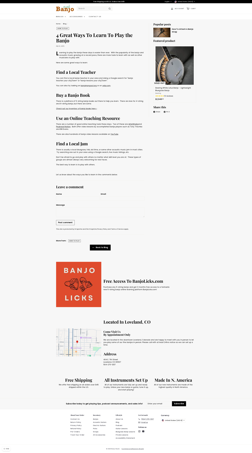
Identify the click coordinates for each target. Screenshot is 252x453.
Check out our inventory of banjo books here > (76, 108)
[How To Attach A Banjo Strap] (161, 32)
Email (103, 194)
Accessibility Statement (125, 438)
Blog (64, 24)
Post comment (65, 222)
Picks (95, 428)
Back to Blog (101, 247)
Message (60, 205)
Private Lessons (122, 435)
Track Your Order (77, 435)
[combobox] (94, 8)
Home (58, 24)
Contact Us (95, 16)
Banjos (60, 16)
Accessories (76, 16)
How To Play (63, 28)
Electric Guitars (99, 425)
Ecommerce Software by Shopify (133, 449)
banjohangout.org (89, 85)
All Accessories (99, 435)
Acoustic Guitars (99, 422)
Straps (95, 432)
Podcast (119, 425)
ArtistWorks (133, 124)
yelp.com (106, 85)
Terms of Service (117, 229)
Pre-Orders (75, 432)
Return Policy (75, 422)
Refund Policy (75, 428)
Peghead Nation (63, 126)
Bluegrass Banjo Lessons (125, 432)
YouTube (114, 134)
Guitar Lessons (121, 428)
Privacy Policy (102, 229)
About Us (119, 419)
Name (59, 194)
